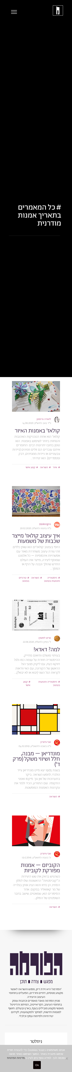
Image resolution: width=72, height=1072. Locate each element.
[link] (36, 396)
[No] (67, 1058)
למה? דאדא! (46, 650)
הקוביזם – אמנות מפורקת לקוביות (40, 868)
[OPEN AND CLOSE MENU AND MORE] (13, 12)
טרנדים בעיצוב (24, 579)
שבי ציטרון (45, 742)
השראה (44, 467)
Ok (37, 1065)
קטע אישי (30, 467)
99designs (45, 524)
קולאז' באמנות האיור (37, 431)
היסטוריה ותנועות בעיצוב (52, 579)
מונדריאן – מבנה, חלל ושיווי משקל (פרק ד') (36, 759)
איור (55, 467)
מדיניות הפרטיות (16, 1057)
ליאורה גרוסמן (44, 419)
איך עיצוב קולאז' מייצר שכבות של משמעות (36, 538)
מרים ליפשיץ (45, 638)
